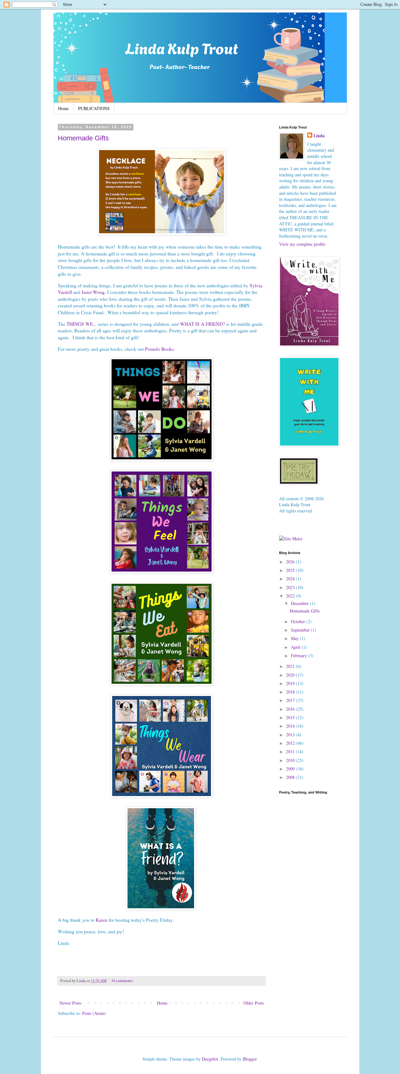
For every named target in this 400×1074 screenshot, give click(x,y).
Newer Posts (70, 1003)
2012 (291, 743)
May (295, 638)
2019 (291, 683)
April (296, 647)
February (299, 655)
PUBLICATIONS (94, 108)
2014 (291, 726)
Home (63, 108)
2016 (291, 709)
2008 (291, 777)
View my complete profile (302, 244)
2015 (291, 717)
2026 (291, 562)
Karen (102, 920)
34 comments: (123, 980)
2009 (291, 769)
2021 (291, 666)
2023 (291, 587)
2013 (291, 735)
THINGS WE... (82, 324)
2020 (291, 675)
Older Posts (253, 1003)
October (298, 621)
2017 (291, 700)
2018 (291, 692)
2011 (291, 751)
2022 (291, 596)
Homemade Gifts (83, 138)
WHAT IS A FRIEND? (202, 324)
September (301, 630)
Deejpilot (210, 1059)
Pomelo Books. (160, 349)
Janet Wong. (94, 292)
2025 (291, 570)
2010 (291, 760)
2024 (291, 579)
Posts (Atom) (94, 1013)
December (300, 603)
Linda (319, 136)
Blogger (250, 1059)
